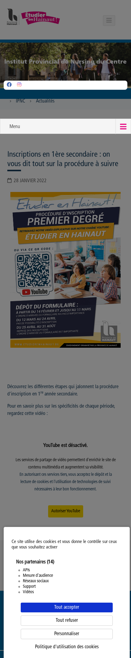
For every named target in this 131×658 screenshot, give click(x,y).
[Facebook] (9, 85)
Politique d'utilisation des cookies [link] (67, 647)
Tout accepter (66, 607)
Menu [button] (14, 126)
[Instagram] (19, 85)
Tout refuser (67, 620)
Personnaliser (66, 634)
